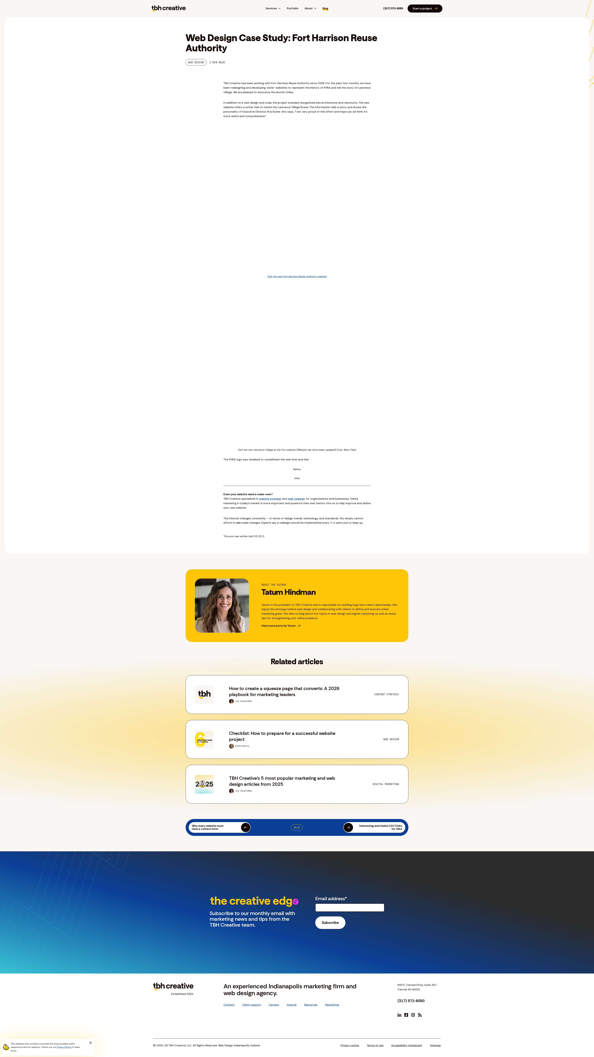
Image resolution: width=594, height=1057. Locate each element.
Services (271, 8)
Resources (310, 1005)
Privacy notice (350, 1045)
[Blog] (420, 1015)
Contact (229, 1005)
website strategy (270, 499)
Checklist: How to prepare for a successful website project (282, 736)
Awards (292, 1005)
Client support (251, 1005)
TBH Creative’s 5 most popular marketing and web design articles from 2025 (282, 781)
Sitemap (435, 1045)
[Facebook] (406, 1015)
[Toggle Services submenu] (279, 8)
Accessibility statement (406, 1045)
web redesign (296, 499)
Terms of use (375, 1045)
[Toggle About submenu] (314, 8)
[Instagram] (413, 1015)
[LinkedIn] (399, 1015)
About (309, 8)
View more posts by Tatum (278, 626)
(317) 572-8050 (393, 8)
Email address (331, 898)
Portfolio (292, 8)
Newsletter (332, 1005)
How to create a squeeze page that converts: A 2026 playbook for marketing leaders (284, 691)
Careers (274, 1005)
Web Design (196, 62)
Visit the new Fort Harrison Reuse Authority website (297, 276)
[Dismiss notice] (90, 1042)
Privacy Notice (64, 1047)
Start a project (422, 8)
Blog (325, 8)
